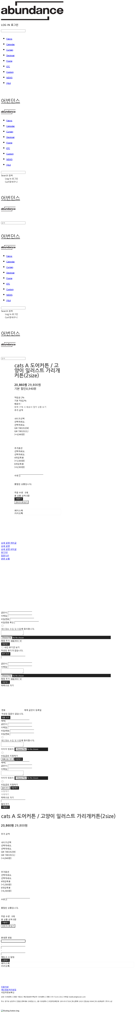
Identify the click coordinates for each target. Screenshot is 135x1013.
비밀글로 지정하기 (9, 755)
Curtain (9, 50)
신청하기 (5, 960)
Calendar (10, 44)
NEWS (9, 78)
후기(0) (4, 552)
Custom (9, 72)
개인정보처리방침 (8, 989)
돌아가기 (5, 788)
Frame (9, 61)
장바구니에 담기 (8, 926)
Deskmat (10, 55)
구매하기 (5, 807)
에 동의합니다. (18, 628)
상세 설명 (5, 546)
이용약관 (5, 986)
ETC (8, 66)
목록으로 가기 (7, 759)
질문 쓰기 (5, 717)
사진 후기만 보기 (12, 647)
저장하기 (5, 644)
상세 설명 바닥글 (8, 549)
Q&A (8, 83)
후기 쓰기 (5, 654)
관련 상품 (5, 558)
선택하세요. (19, 421)
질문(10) (5, 555)
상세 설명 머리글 (8, 542)
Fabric (9, 39)
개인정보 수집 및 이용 (11, 628)
